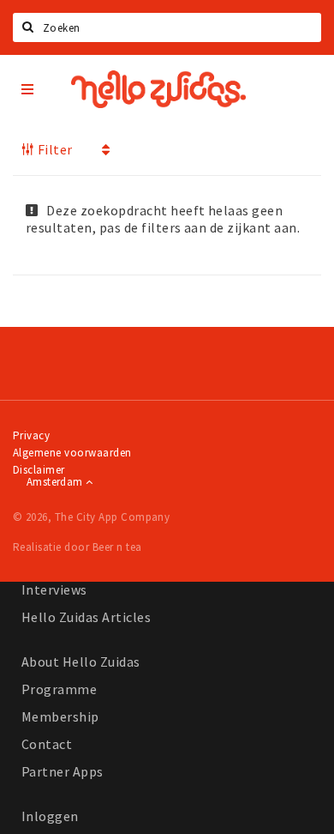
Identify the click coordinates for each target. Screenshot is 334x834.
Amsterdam (56, 481)
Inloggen (50, 816)
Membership (60, 716)
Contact (46, 743)
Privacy (31, 435)
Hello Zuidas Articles (86, 617)
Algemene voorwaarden (72, 452)
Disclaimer (39, 469)
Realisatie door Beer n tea (77, 547)
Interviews (54, 589)
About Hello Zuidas (80, 661)
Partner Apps (62, 771)
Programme (59, 689)
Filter (53, 149)
